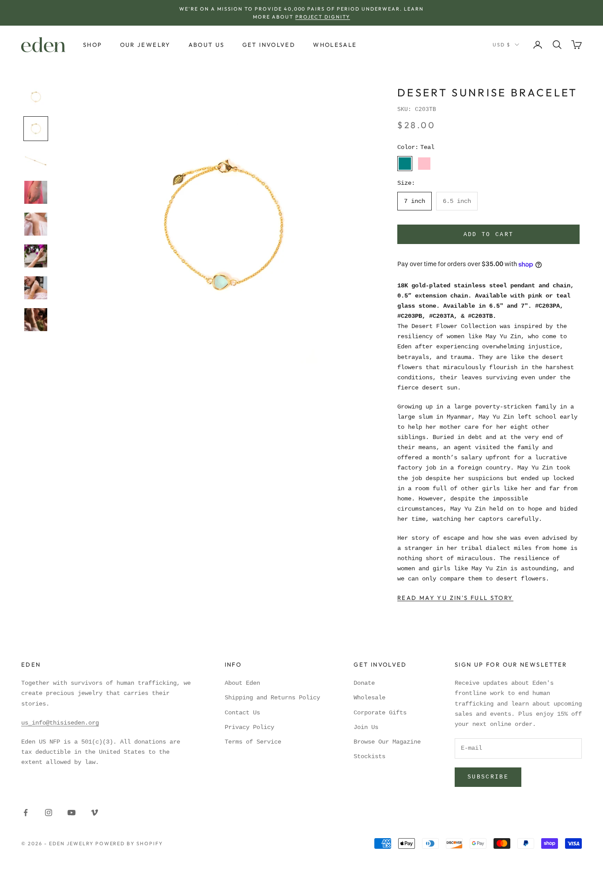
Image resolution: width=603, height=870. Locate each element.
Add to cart (489, 234)
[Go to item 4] (35, 192)
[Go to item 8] (35, 319)
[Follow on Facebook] (25, 812)
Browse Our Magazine (387, 741)
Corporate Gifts (380, 712)
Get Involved (269, 44)
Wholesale (335, 44)
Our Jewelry (145, 44)
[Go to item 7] (35, 287)
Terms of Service (253, 741)
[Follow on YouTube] (71, 812)
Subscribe (488, 777)
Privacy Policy (249, 727)
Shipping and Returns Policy (272, 697)
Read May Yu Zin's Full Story (455, 597)
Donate (364, 683)
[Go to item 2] (35, 128)
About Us (206, 44)
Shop (92, 44)
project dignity (322, 17)
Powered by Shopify (129, 843)
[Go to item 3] (35, 160)
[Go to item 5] (35, 224)
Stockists (369, 756)
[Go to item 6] (35, 256)
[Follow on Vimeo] (94, 812)
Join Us (366, 727)
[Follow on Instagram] (48, 812)
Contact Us (242, 712)
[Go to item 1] (35, 96)
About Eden (242, 683)
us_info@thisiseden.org (60, 722)
